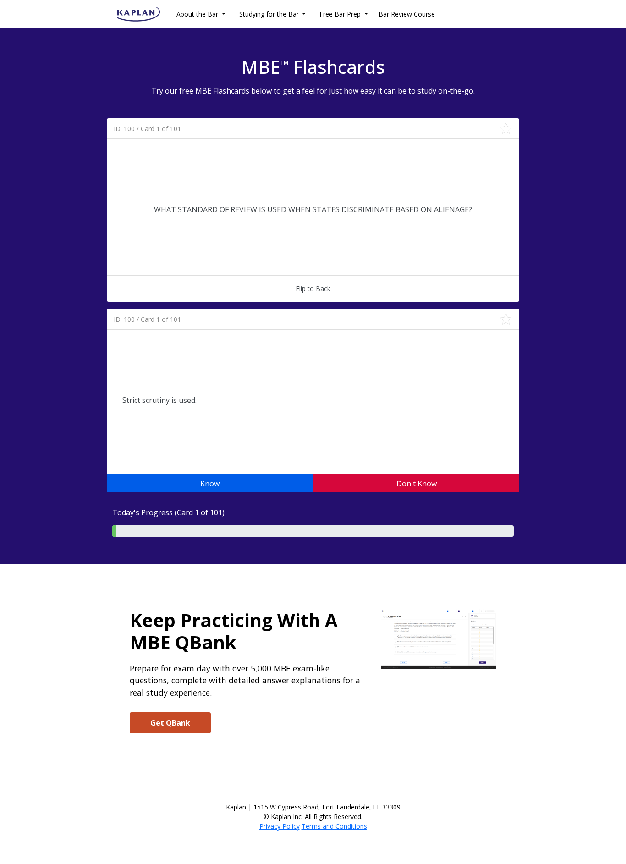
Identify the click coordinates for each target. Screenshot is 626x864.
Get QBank (170, 723)
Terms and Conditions (334, 826)
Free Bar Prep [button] (340, 14)
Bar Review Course (407, 14)
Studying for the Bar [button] (270, 14)
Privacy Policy (279, 826)
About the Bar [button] (198, 14)
